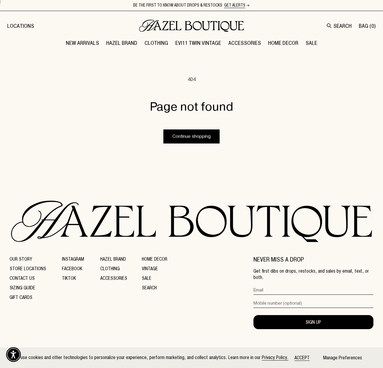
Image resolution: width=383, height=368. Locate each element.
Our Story (21, 259)
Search (149, 288)
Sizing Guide (22, 288)
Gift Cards (21, 297)
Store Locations (28, 268)
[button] (121, 43)
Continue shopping (191, 136)
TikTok (69, 278)
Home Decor (154, 259)
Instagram (73, 259)
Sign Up (313, 322)
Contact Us (22, 278)
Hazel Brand (113, 259)
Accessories (113, 278)
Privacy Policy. (275, 357)
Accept (302, 358)
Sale (146, 278)
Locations (20, 25)
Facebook (72, 268)
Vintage (150, 268)
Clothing (110, 268)
